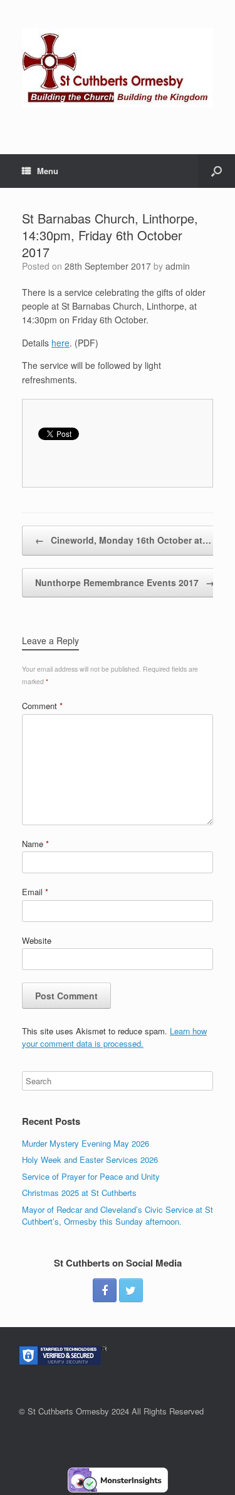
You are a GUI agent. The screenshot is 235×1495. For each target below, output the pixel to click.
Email (35, 892)
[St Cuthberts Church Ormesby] (117, 67)
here (60, 342)
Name (35, 844)
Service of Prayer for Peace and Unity (91, 1176)
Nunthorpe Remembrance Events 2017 (124, 582)
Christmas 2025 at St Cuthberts (79, 1192)
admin (177, 266)
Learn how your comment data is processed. (114, 1037)
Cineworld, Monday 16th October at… (123, 540)
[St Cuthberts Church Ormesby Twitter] (131, 1290)
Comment (42, 706)
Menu (47, 171)
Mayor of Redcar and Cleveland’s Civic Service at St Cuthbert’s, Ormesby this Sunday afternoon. (117, 1215)
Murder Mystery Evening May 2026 (85, 1143)
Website (36, 940)
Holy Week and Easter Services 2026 (90, 1159)
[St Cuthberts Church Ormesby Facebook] (105, 1290)
